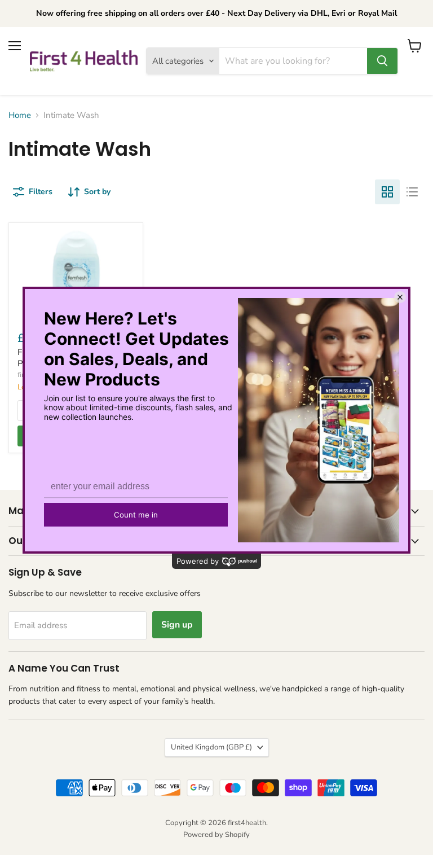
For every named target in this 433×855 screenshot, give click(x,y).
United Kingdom (211, 747)
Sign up (177, 625)
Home (19, 115)
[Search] (382, 61)
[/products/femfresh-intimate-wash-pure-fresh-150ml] (75, 274)
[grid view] (387, 191)
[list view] (412, 191)
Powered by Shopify (216, 835)
